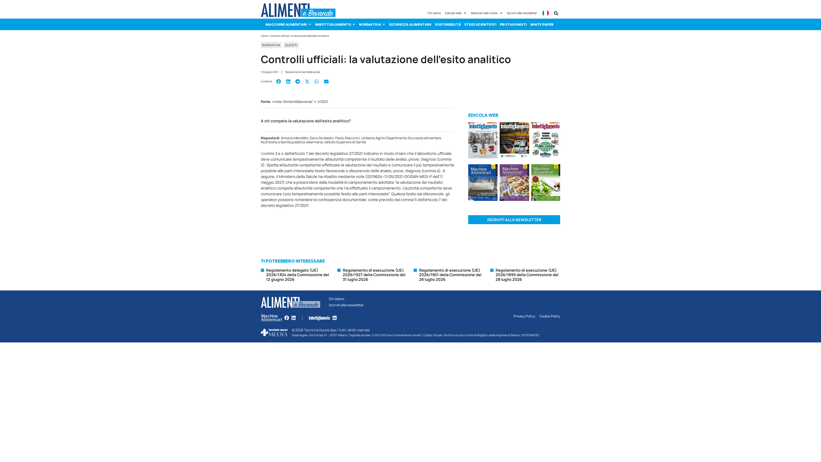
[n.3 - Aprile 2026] (545, 141)
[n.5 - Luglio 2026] (483, 141)
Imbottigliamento (333, 24)
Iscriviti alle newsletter (522, 13)
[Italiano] (545, 13)
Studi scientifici (480, 24)
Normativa (370, 24)
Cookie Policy (549, 316)
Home (264, 36)
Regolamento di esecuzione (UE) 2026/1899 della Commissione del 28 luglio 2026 (527, 275)
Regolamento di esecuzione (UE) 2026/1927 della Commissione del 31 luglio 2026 (374, 275)
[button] (556, 13)
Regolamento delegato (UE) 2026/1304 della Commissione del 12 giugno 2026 (297, 275)
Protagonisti (513, 24)
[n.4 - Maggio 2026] (514, 141)
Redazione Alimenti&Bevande (302, 72)
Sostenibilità (448, 24)
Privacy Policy (524, 316)
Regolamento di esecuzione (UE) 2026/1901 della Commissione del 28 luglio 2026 (450, 275)
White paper (542, 24)
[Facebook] (286, 317)
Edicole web (453, 13)
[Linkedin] (293, 317)
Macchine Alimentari (286, 24)
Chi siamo (434, 13)
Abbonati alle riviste (484, 13)
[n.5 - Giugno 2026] (483, 183)
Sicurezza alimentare (410, 24)
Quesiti (291, 45)
